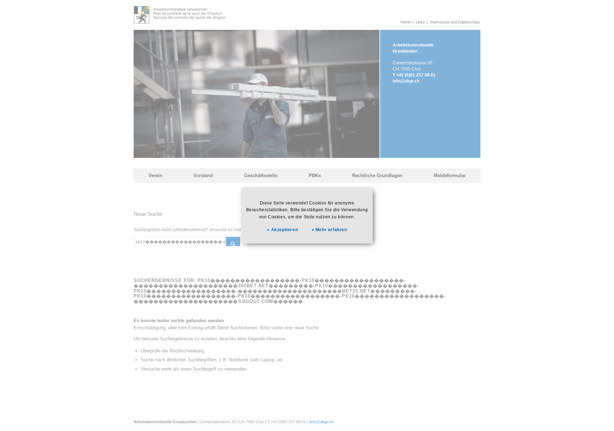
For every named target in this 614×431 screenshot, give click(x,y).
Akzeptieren (284, 230)
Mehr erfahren (331, 230)
